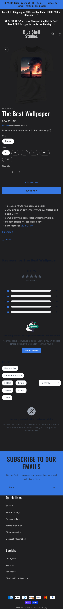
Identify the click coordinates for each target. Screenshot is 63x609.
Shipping (5, 125)
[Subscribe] (54, 487)
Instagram (11, 558)
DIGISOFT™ (27, 225)
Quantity (6, 166)
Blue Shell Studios (27, 608)
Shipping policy (13, 532)
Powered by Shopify (40, 608)
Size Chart (7, 232)
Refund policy (13, 512)
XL (34, 152)
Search (9, 505)
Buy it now (31, 190)
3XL (7, 159)
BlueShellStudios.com (17, 578)
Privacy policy (13, 519)
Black (8, 141)
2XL (45, 152)
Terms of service (14, 525)
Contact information (16, 539)
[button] (3, 34)
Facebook (11, 571)
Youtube (10, 565)
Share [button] (8, 239)
